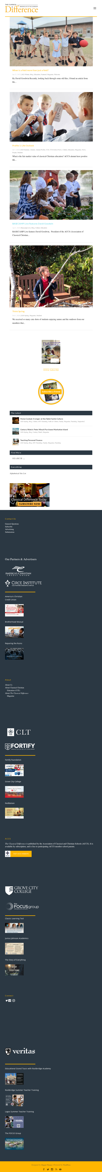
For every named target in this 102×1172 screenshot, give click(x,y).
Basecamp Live (26, 228)
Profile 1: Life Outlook (23, 145)
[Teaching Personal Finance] (15, 442)
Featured (43, 74)
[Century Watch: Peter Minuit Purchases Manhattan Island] (15, 431)
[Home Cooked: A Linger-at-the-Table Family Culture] (15, 420)
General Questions (12, 524)
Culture (65, 150)
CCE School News (56, 150)
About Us (8, 685)
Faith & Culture (53, 421)
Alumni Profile (40, 150)
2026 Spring (24, 421)
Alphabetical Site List (18, 473)
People (14, 152)
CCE (47, 150)
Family (61, 421)
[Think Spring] (51, 276)
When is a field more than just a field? (30, 70)
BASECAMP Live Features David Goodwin (32, 223)
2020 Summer (24, 150)
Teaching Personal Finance (31, 440)
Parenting (74, 421)
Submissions (9, 532)
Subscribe (8, 526)
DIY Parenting (43, 421)
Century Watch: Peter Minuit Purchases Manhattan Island (44, 429)
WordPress (67, 1165)
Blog (31, 74)
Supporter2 (81, 421)
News (84, 150)
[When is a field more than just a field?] (51, 41)
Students (20, 152)
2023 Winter (25, 74)
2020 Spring (25, 315)
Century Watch (37, 432)
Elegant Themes (46, 1165)
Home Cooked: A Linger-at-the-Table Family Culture (41, 419)
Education (37, 74)
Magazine (50, 74)
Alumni (32, 150)
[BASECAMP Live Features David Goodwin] (51, 195)
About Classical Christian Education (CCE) (14, 689)
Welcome (57, 74)
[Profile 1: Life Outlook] (51, 117)
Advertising (9, 529)
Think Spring (18, 311)
